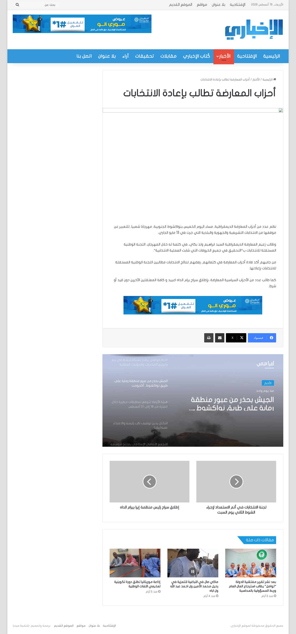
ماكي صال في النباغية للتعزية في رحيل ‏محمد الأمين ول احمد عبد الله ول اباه (194, 586)
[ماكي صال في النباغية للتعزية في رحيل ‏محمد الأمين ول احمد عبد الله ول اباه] (192, 563)
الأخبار (225, 56)
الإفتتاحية (237, 4)
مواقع (202, 4)
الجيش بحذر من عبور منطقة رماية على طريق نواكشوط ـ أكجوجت (232, 402)
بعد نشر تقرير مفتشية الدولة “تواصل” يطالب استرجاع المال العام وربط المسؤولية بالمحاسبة (252, 586)
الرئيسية (271, 56)
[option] (192, 400)
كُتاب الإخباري (196, 56)
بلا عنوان (218, 4)
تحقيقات (144, 56)
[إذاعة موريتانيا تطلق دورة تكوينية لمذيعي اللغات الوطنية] (135, 563)
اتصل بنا (84, 56)
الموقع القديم (180, 4)
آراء (125, 56)
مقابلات (168, 56)
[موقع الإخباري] (253, 29)
